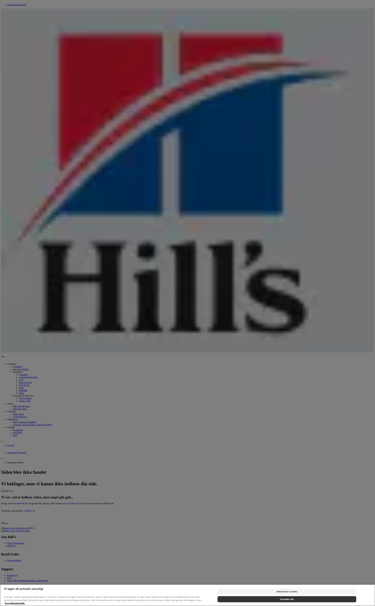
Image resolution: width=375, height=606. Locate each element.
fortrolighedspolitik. (15, 603)
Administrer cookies (286, 591)
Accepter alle (287, 599)
